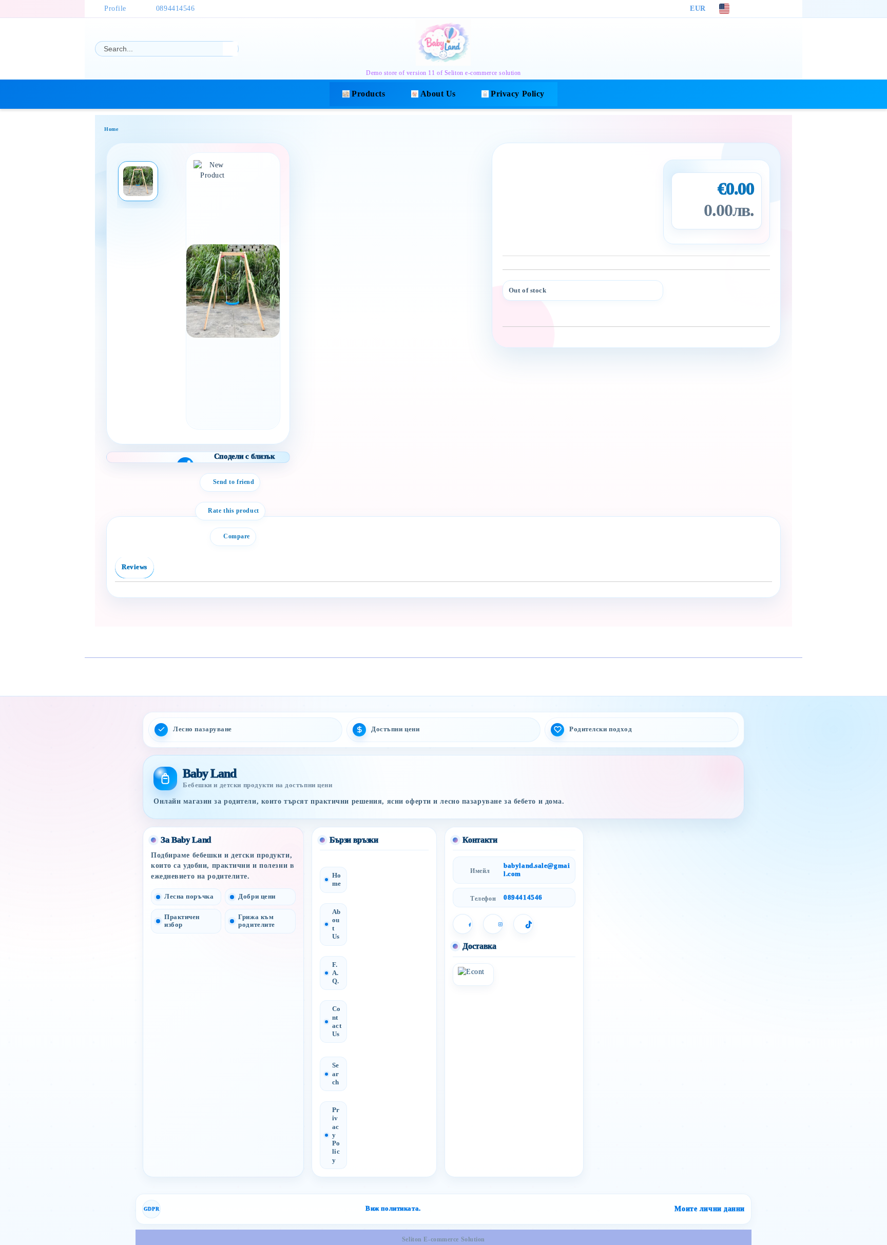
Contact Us (337, 1021)
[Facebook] (755, 8)
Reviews (134, 567)
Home (111, 129)
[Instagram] (771, 8)
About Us (438, 93)
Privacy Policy (518, 93)
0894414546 (175, 8)
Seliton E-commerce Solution (443, 1239)
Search (335, 1073)
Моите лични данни (709, 1209)
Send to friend (234, 481)
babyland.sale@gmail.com (537, 870)
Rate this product (233, 510)
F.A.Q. (335, 972)
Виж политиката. (392, 1208)
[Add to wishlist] (762, 293)
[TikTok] (786, 8)
